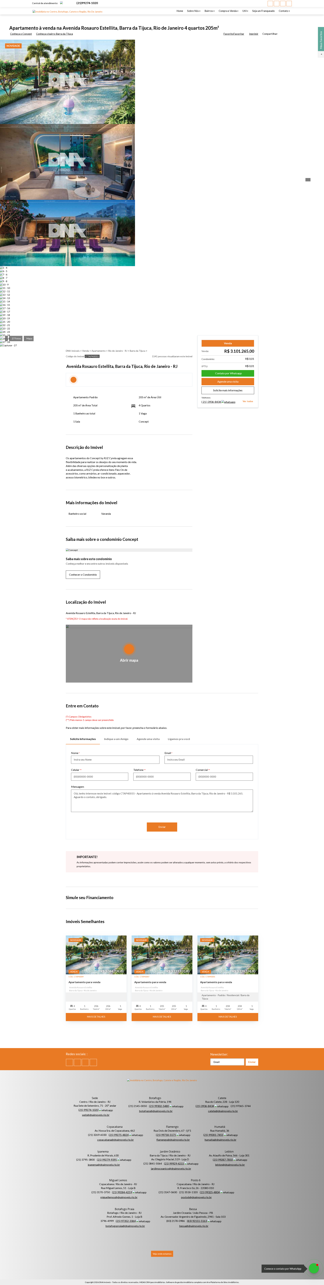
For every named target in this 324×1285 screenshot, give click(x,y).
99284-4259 (122, 1192)
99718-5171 (166, 1134)
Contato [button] (283, 10)
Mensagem (77, 786)
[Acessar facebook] (270, 3)
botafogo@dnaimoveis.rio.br (156, 1111)
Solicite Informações (83, 738)
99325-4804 (210, 1192)
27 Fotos (16, 338)
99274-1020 (87, 3)
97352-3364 (126, 1220)
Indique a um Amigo (116, 738)
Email (168, 752)
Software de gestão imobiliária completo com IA (187, 1282)
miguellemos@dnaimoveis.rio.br (119, 1197)
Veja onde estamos (162, 1253)
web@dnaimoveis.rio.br (96, 1114)
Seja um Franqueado (263, 10)
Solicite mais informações (227, 390)
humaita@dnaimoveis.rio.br (220, 1139)
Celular (75, 769)
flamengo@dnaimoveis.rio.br (173, 1139)
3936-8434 (211, 401)
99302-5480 (159, 1105)
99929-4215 (174, 1163)
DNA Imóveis (105, 1282)
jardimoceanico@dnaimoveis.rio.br (171, 1168)
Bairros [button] (209, 10)
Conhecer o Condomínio (83, 574)
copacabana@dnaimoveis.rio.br (115, 1139)
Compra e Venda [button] (228, 10)
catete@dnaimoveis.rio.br (223, 1111)
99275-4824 (119, 1134)
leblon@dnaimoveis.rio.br (230, 1164)
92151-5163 (197, 1220)
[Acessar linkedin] (283, 3)
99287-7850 (223, 1159)
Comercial (202, 769)
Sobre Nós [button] (193, 10)
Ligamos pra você (179, 738)
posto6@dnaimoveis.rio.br (196, 1197)
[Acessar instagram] (289, 3)
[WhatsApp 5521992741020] (314, 1268)
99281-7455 (213, 1134)
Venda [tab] (228, 343)
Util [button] (244, 10)
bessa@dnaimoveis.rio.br (193, 1225)
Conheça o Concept (21, 33)
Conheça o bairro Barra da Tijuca (54, 33)
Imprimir (253, 33)
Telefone (138, 769)
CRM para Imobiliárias (155, 1282)
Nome (74, 752)
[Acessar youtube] (276, 3)
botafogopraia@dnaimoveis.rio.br (125, 1225)
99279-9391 (107, 1159)
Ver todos (248, 401)
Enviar (162, 826)
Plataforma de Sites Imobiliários (224, 1282)
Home (180, 10)
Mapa (29, 338)
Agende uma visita (227, 381)
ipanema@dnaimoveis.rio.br (104, 1164)
